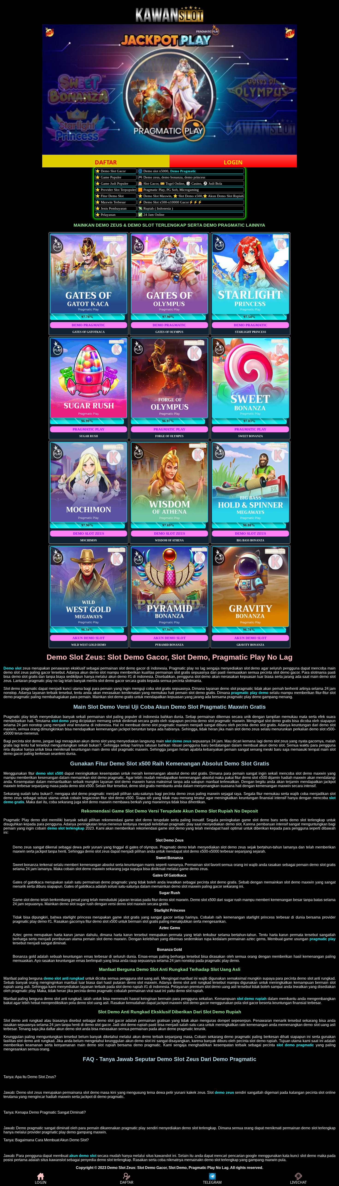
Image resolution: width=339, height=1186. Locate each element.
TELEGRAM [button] (212, 1182)
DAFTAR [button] (106, 162)
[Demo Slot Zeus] (169, 21)
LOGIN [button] (233, 162)
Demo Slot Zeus (121, 1168)
